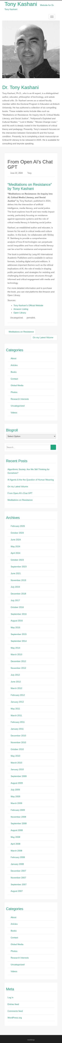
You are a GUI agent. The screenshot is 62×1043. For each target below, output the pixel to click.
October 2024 (17, 533)
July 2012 (15, 675)
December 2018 (18, 593)
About (13, 358)
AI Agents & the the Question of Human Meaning (31, 479)
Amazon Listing (21, 309)
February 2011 (18, 722)
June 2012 (16, 681)
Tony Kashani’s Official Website (28, 305)
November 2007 (18, 877)
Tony (29, 173)
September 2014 (19, 641)
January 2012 (17, 702)
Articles (14, 365)
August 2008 (17, 830)
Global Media (17, 385)
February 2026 (18, 526)
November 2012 (18, 668)
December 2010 (18, 735)
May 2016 (15, 627)
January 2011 (17, 729)
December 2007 (18, 871)
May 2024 (15, 546)
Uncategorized (16, 318)
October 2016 (17, 607)
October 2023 (17, 560)
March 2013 (16, 654)
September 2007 (19, 884)
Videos (14, 412)
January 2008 (17, 864)
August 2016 (17, 620)
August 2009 (17, 783)
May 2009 (15, 796)
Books (14, 372)
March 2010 (16, 762)
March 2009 (16, 803)
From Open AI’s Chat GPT (20, 493)
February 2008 (18, 857)
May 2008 (15, 837)
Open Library (20, 312)
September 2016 (19, 614)
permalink (31, 318)
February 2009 (18, 810)
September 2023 (19, 566)
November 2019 (18, 580)
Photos (14, 392)
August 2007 (17, 891)
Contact (14, 379)
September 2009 (19, 776)
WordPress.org (15, 1017)
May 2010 (15, 756)
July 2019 (15, 587)
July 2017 (15, 600)
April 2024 (15, 553)
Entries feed (13, 1004)
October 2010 (17, 749)
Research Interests (20, 399)
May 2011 (15, 708)
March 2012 (16, 688)
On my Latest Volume (43, 337)
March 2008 (16, 850)
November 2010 (18, 742)
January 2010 (17, 769)
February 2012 (18, 695)
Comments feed (15, 1011)
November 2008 (18, 817)
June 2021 (16, 573)
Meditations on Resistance (21, 331)
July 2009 (15, 789)
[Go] (53, 447)
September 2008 (19, 823)
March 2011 (16, 715)
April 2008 (15, 844)
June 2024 (16, 539)
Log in (10, 997)
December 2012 (18, 661)
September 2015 (19, 634)
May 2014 (15, 648)
